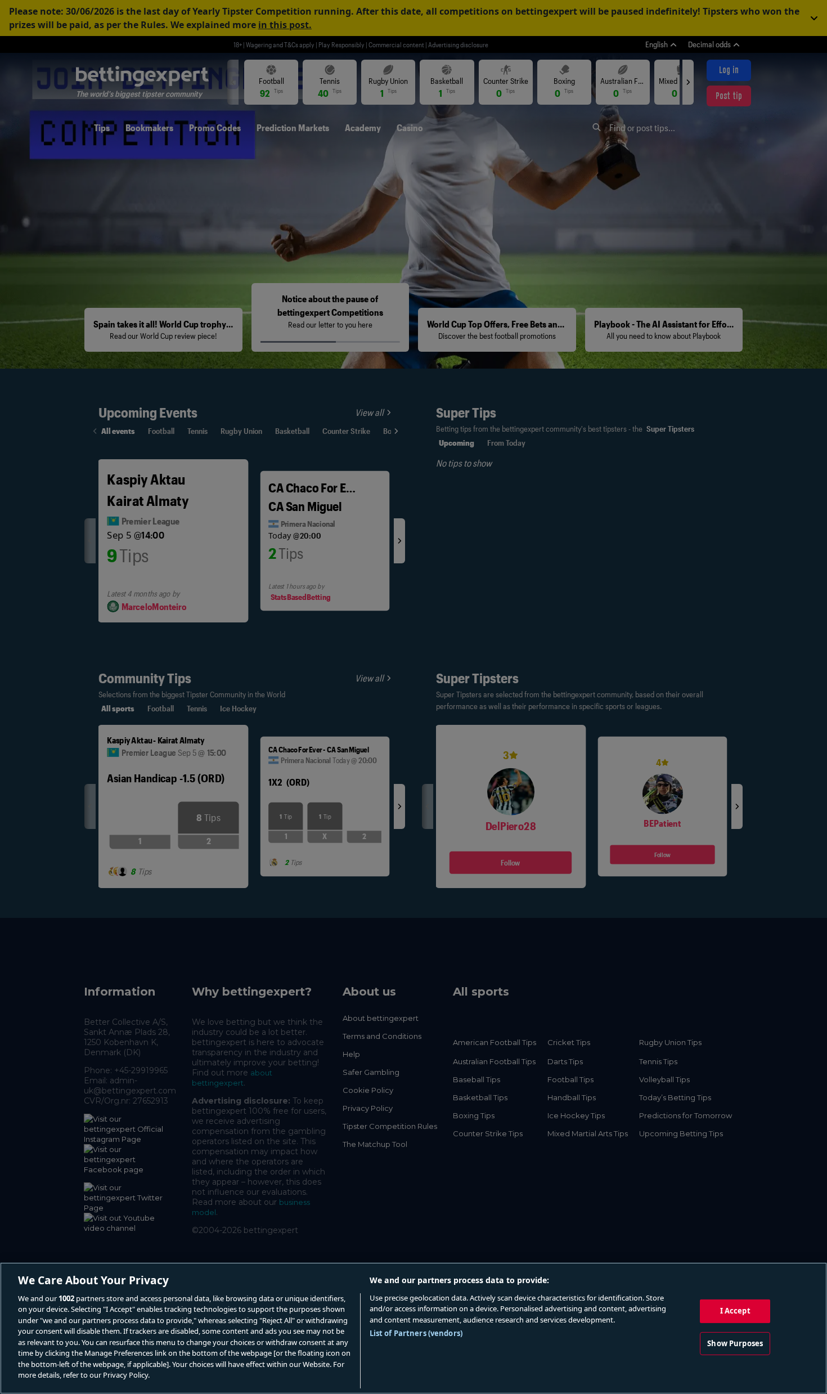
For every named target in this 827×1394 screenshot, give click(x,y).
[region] (413, 1328)
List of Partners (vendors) (416, 1333)
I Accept (735, 1311)
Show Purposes (735, 1343)
